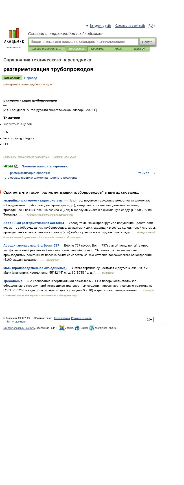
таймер (143, 173)
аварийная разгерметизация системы (33, 200)
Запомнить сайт (100, 25)
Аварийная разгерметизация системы (33, 223)
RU (151, 25)
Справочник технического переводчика (46, 48)
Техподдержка (62, 318)
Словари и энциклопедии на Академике (65, 33)
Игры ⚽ (139, 48)
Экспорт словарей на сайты (19, 328)
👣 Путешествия (16, 321)
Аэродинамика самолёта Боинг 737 (31, 245)
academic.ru (14, 47)
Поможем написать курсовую (45, 166)
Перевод (30, 78)
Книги (118, 48)
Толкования (76, 48)
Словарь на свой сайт (130, 25)
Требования (12, 281)
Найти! (147, 42)
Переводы (97, 48)
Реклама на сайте (81, 318)
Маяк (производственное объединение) (35, 268)
